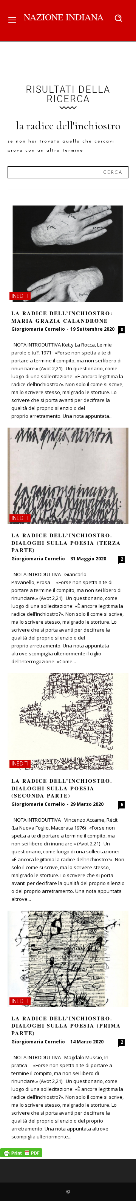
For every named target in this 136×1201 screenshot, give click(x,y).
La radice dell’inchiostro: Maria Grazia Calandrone (62, 317)
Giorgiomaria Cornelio (38, 329)
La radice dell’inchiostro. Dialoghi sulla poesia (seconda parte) (62, 788)
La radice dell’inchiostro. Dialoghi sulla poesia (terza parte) (66, 542)
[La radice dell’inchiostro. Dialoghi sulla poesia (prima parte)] (68, 959)
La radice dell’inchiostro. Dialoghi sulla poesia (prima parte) (66, 1025)
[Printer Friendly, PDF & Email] (21, 1155)
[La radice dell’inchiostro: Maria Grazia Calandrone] (68, 254)
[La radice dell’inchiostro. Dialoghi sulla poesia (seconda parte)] (68, 721)
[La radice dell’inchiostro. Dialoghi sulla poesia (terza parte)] (68, 476)
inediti (20, 295)
